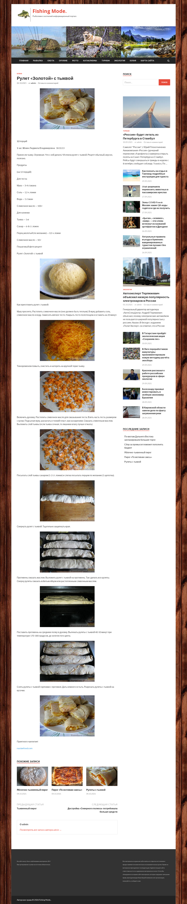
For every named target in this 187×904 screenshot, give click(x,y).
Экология (119, 60)
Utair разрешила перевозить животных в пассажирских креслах (155, 189)
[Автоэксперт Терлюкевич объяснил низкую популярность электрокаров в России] (146, 287)
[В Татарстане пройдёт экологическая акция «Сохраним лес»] (131, 343)
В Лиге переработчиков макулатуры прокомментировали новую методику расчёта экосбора (155, 355)
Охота (50, 60)
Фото (75, 60)
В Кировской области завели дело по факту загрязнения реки (154, 410)
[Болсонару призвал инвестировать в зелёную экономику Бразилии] (131, 398)
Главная (23, 60)
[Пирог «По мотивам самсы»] (67, 786)
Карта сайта (147, 60)
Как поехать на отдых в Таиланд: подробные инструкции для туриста (155, 174)
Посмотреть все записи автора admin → (41, 829)
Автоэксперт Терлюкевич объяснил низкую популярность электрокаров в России (146, 296)
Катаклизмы (90, 60)
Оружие (63, 60)
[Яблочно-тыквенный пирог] (32, 786)
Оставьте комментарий (48, 83)
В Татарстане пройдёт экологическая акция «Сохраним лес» (154, 336)
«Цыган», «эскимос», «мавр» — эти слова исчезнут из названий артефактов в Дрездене (155, 222)
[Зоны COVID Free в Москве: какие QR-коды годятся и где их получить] (131, 212)
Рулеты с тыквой (95, 789)
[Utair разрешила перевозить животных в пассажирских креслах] (131, 196)
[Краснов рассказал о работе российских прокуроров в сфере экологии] (131, 380)
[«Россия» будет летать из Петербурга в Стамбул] (146, 128)
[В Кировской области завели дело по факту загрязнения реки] (131, 417)
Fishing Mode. (50, 11)
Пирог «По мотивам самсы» (67, 789)
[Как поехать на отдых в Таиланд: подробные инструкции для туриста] (131, 180)
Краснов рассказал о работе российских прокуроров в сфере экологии (153, 374)
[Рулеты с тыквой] (101, 786)
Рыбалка (38, 60)
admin (33, 83)
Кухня (133, 60)
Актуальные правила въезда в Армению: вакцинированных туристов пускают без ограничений (154, 242)
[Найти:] (146, 82)
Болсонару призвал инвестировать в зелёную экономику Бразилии (153, 393)
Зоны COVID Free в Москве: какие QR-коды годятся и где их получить (156, 205)
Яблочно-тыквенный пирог (32, 789)
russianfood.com (24, 748)
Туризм (106, 60)
